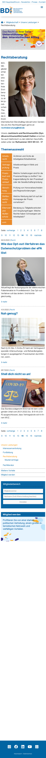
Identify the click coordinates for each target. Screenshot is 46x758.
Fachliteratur (8, 465)
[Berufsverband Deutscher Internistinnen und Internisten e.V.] (2, 22)
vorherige (11, 230)
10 (6, 235)
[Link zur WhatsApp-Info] (36, 747)
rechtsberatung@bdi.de (13, 127)
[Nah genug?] (23, 317)
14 (22, 235)
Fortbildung (8, 452)
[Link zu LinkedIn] (22, 747)
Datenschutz (27, 754)
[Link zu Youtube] (30, 747)
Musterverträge (11, 459)
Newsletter (25, 2)
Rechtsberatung (10, 456)
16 (31, 235)
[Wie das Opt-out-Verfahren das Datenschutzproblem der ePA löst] (23, 257)
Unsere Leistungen (29, 22)
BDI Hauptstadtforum (11, 2)
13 (18, 235)
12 (14, 235)
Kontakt (42, 2)
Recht (13, 240)
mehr (4, 301)
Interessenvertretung (12, 448)
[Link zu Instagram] (9, 747)
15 (27, 235)
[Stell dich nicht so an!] (23, 378)
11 (10, 235)
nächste (37, 235)
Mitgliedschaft (12, 22)
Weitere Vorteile (8, 470)
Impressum (18, 754)
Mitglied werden (8, 474)
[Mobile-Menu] (41, 7)
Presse (34, 2)
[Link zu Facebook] (16, 747)
